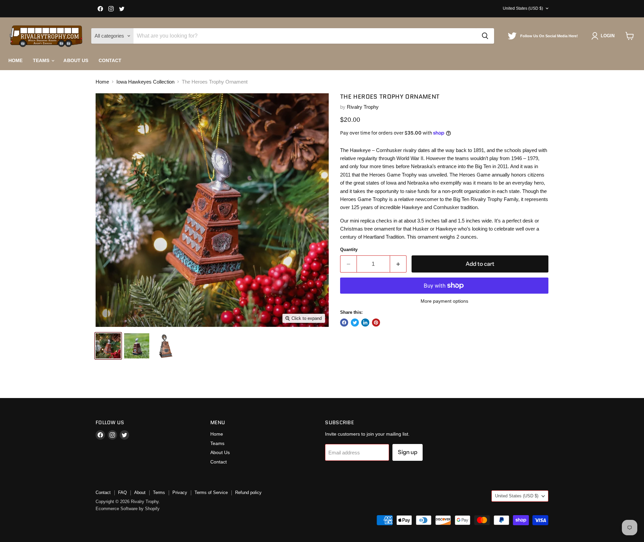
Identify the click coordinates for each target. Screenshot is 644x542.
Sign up (407, 452)
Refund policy (248, 492)
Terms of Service (211, 492)
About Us (75, 60)
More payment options (444, 301)
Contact (110, 60)
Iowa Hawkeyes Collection (145, 82)
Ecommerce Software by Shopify (128, 508)
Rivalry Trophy (363, 107)
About (140, 492)
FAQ (122, 492)
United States (523, 8)
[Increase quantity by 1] (398, 264)
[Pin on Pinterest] (376, 322)
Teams (42, 60)
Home (15, 60)
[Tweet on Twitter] (355, 322)
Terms (159, 492)
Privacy (179, 492)
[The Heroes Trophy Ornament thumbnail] (108, 346)
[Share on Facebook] (344, 322)
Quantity (349, 249)
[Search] (485, 36)
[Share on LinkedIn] (365, 322)
